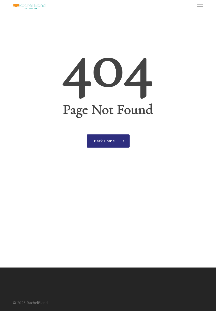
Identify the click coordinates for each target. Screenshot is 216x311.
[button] (200, 6)
